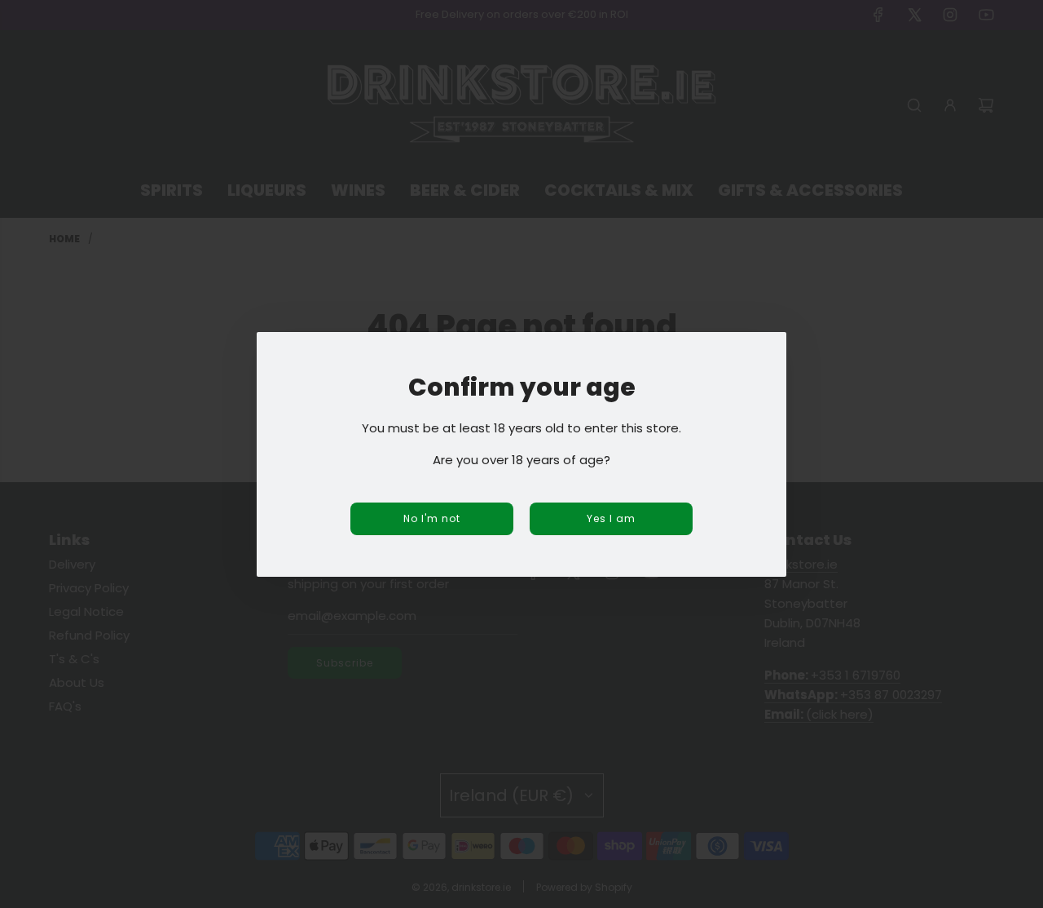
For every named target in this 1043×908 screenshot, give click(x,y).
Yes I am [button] (611, 518)
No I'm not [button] (431, 518)
